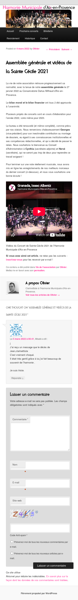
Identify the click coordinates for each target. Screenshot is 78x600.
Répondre (17, 377)
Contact (44, 38)
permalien (39, 270)
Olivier (36, 48)
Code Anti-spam (18, 535)
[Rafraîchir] (37, 511)
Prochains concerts (28, 30)
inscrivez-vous (14, 259)
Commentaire (20, 419)
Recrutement (13, 38)
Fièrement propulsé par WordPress (39, 593)
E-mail (19, 483)
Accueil (10, 30)
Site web (17, 500)
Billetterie (48, 30)
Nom (19, 465)
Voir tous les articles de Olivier (43, 294)
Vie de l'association (46, 267)
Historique (30, 38)
